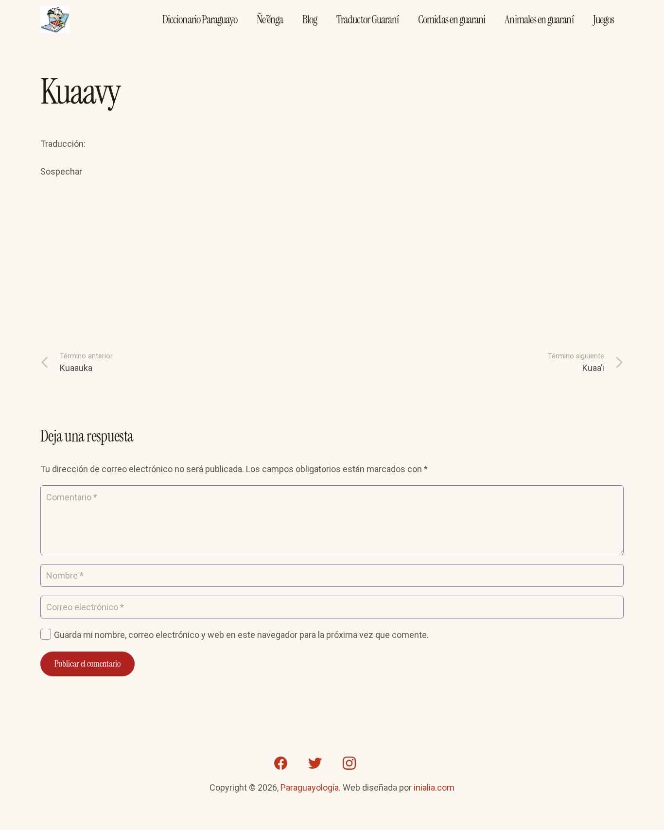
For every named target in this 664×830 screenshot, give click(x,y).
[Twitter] (315, 763)
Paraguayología (309, 787)
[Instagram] (349, 763)
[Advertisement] (332, 278)
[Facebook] (281, 763)
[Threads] (383, 763)
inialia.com (434, 787)
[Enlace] (55, 19)
